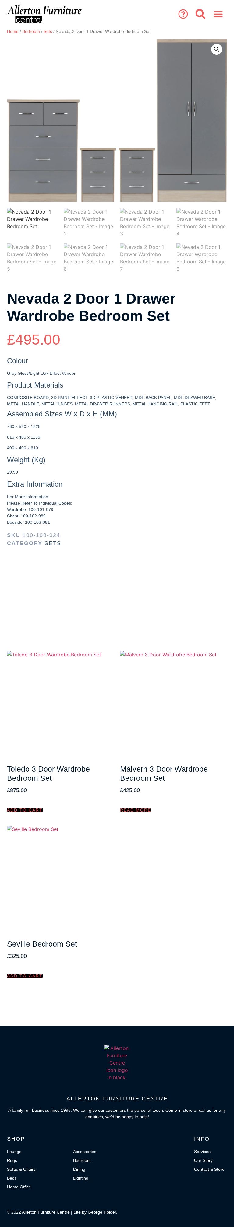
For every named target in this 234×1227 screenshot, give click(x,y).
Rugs (12, 1160)
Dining (79, 1169)
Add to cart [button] (25, 810)
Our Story (203, 1160)
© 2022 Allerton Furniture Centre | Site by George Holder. (62, 1212)
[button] (183, 14)
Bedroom (31, 31)
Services (202, 1151)
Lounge (14, 1151)
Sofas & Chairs (21, 1169)
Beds (12, 1178)
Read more (135, 810)
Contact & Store (209, 1169)
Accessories (84, 1151)
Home (13, 31)
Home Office (19, 1186)
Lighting (80, 1178)
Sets (48, 31)
